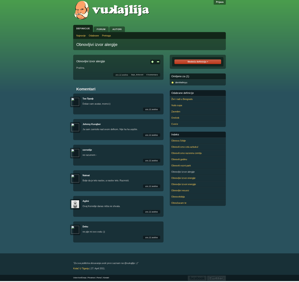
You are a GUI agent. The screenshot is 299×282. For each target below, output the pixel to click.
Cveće (174, 124)
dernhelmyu (181, 82)
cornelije (87, 149)
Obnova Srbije (178, 140)
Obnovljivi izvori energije (183, 184)
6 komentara (152, 75)
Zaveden (175, 111)
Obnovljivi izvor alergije (96, 44)
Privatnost (91, 278)
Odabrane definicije (182, 93)
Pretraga (106, 35)
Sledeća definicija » (197, 61)
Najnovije (81, 35)
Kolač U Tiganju (81, 268)
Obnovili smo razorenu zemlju (186, 153)
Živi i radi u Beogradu (182, 99)
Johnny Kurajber (92, 124)
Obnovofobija (178, 196)
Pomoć (99, 278)
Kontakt (106, 278)
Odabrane (94, 35)
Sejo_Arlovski (137, 75)
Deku (85, 226)
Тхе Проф (88, 98)
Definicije (83, 28)
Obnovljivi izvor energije (183, 178)
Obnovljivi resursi (180, 190)
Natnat (86, 175)
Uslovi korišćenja (79, 278)
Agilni (86, 201)
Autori (117, 29)
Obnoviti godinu (179, 159)
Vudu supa (176, 105)
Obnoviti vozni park (181, 165)
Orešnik (175, 117)
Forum (101, 29)
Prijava (219, 2)
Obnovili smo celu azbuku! (184, 147)
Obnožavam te (178, 203)
